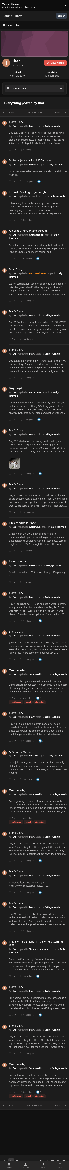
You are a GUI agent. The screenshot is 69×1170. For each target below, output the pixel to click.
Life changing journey (22, 523)
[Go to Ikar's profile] (4, 123)
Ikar (15, 125)
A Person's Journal (20, 751)
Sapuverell (35, 674)
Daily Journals (52, 125)
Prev (11, 112)
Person (33, 755)
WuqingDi (34, 526)
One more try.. (18, 670)
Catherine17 (35, 392)
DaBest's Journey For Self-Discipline (30, 160)
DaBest (33, 164)
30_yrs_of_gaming (39, 949)
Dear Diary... (16, 269)
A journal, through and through (28, 230)
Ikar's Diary (16, 122)
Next (57, 112)
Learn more (6, 5)
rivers (32, 565)
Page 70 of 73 (33, 112)
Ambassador (36, 234)
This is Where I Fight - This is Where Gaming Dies (36, 943)
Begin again (16, 388)
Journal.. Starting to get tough (27, 192)
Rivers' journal (17, 561)
